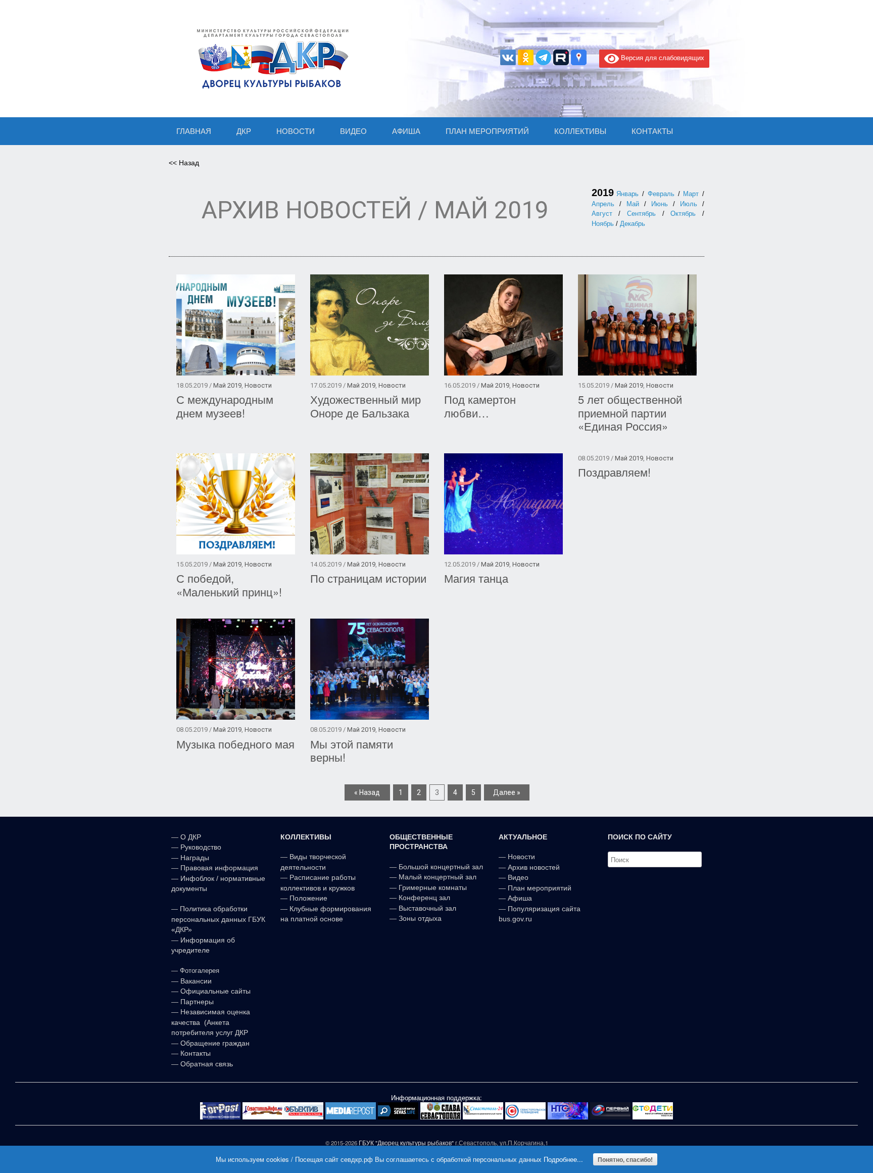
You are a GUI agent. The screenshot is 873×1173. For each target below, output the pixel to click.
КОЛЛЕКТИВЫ (580, 131)
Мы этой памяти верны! (351, 750)
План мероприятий (539, 888)
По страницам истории (368, 578)
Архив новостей (534, 867)
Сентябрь (641, 213)
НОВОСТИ (295, 131)
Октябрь (683, 213)
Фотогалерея (199, 970)
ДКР (243, 131)
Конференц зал (424, 898)
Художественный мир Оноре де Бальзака (365, 405)
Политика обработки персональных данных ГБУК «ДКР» (218, 919)
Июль (688, 204)
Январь (627, 194)
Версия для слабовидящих (661, 57)
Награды (194, 858)
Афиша (520, 898)
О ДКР (190, 837)
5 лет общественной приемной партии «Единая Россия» (630, 412)
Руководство (200, 847)
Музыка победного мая (235, 744)
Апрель (603, 204)
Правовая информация (219, 868)
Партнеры (197, 1002)
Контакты (194, 1053)
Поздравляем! (614, 472)
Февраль (661, 194)
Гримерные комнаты (433, 887)
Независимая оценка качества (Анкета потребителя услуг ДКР (210, 1022)
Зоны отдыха (420, 918)
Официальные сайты (215, 991)
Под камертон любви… (480, 405)
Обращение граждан (215, 1043)
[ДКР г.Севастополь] (270, 59)
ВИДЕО (353, 131)
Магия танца (476, 578)
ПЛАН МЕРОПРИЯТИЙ (487, 131)
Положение (308, 898)
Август (602, 213)
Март (691, 194)
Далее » (506, 792)
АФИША (406, 131)
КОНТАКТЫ (652, 131)
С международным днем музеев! (224, 405)
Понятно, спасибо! (625, 1159)
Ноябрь (603, 223)
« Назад (367, 792)
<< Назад (184, 163)
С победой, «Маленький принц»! (229, 584)
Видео (518, 877)
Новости (258, 385)
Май (632, 204)
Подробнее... (563, 1159)
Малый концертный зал (437, 877)
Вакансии (196, 981)
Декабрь (632, 223)
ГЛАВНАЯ (193, 131)
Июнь (659, 204)
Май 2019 (227, 385)
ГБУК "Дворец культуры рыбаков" (406, 1143)
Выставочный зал (427, 908)
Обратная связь (205, 1064)
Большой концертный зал (441, 867)
